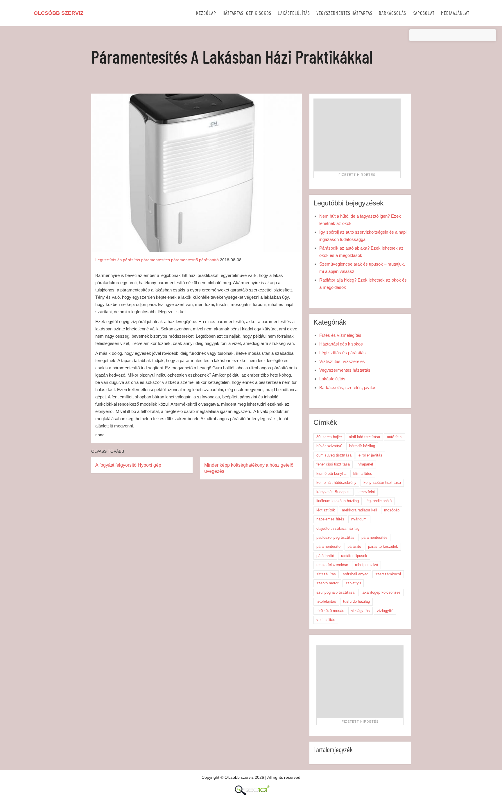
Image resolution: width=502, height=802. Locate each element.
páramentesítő (184, 259)
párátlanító (209, 259)
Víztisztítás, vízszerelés (342, 361)
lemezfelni (366, 492)
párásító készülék (383, 546)
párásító (354, 546)
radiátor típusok (354, 556)
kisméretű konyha (331, 473)
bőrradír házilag (362, 446)
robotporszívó (366, 565)
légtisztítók (325, 510)
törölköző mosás (330, 610)
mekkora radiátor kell (359, 510)
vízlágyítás (360, 610)
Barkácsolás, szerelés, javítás (347, 387)
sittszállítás (326, 574)
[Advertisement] (357, 135)
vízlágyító (385, 610)
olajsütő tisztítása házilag (337, 528)
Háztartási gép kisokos (247, 13)
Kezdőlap (206, 13)
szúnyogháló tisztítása (335, 592)
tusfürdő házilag (356, 601)
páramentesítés (155, 259)
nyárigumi (359, 519)
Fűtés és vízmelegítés (340, 335)
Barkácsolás (392, 13)
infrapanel (365, 464)
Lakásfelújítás (294, 13)
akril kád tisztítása (364, 437)
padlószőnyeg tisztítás (335, 537)
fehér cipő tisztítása (333, 464)
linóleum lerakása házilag (337, 501)
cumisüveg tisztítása (334, 455)
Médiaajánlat (455, 13)
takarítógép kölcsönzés (381, 592)
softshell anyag (355, 574)
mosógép (391, 510)
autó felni (394, 437)
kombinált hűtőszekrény (336, 482)
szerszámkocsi (388, 574)
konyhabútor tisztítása (382, 482)
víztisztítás (325, 619)
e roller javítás (370, 455)
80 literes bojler (329, 437)
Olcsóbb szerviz (58, 13)
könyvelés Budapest (333, 492)
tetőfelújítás (326, 601)
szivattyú (353, 583)
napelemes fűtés (330, 519)
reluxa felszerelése (332, 565)
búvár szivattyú (329, 446)
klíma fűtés (362, 473)
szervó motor (327, 583)
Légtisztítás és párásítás (117, 259)
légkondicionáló (379, 501)
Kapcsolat (424, 13)
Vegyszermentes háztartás (344, 13)
